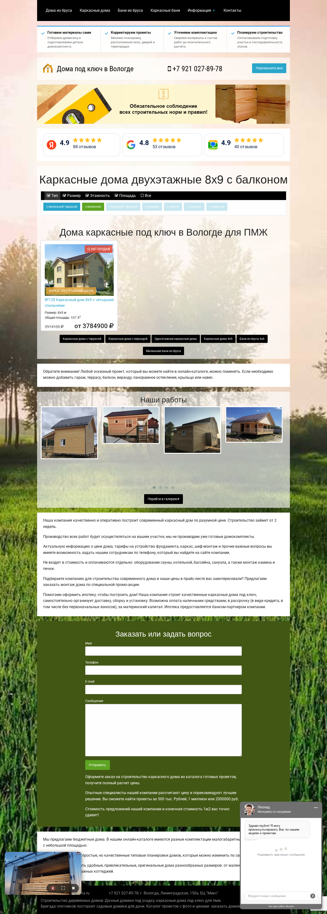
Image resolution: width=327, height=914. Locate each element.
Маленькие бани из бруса (163, 351)
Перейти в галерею (163, 499)
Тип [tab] (54, 195)
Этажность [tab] (99, 195)
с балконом (93, 206)
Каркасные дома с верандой (127, 339)
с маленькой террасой (61, 206)
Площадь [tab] (127, 195)
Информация (199, 10)
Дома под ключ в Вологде (94, 69)
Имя (88, 643)
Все (147, 195)
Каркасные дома (95, 10)
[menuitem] (59, 10)
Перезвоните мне (269, 68)
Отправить (97, 765)
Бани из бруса (130, 10)
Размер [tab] (73, 195)
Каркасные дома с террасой (82, 339)
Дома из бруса (59, 10)
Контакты (232, 10)
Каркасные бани (165, 10)
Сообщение (94, 701)
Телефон (91, 662)
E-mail (89, 681)
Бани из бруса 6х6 (252, 339)
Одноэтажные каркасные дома (176, 339)
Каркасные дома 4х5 (218, 339)
